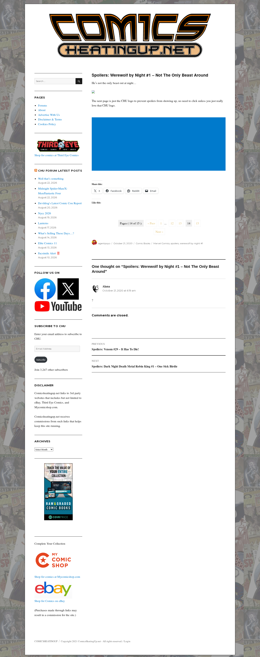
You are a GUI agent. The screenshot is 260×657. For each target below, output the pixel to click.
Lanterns (43, 223)
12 (172, 223)
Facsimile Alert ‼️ (49, 253)
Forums (42, 105)
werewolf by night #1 (191, 243)
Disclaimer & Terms (50, 119)
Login (127, 641)
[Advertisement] (159, 144)
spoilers (175, 243)
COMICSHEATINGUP (45, 641)
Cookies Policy (47, 124)
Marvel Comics (161, 243)
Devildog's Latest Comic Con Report (60, 203)
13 (180, 223)
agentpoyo (104, 243)
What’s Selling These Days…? (56, 233)
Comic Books (143, 243)
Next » (159, 232)
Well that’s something (51, 178)
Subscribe (40, 359)
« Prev (151, 223)
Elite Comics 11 (47, 243)
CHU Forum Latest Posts (60, 170)
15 (197, 223)
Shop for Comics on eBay (49, 601)
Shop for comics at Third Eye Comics (56, 155)
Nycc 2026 (44, 213)
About (41, 110)
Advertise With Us (49, 115)
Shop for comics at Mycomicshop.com (57, 577)
